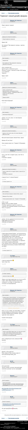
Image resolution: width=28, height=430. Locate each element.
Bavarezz (12, 375)
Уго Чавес (12, 255)
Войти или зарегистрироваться (20, 1)
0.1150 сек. (8, 428)
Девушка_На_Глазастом (16, 20)
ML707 (11, 361)
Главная (3, 7)
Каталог (13, 7)
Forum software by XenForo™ (9, 423)
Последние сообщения (14, 9)
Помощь (25, 421)
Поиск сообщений (4, 9)
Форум (8, 7)
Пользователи (20, 7)
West (11, 347)
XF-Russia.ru (6, 424)
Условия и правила (24, 423)
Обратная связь (20, 421)
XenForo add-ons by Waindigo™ (10, 426)
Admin (11, 32)
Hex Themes (16, 427)
